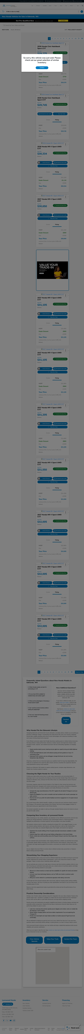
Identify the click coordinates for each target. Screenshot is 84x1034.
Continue (42, 67)
